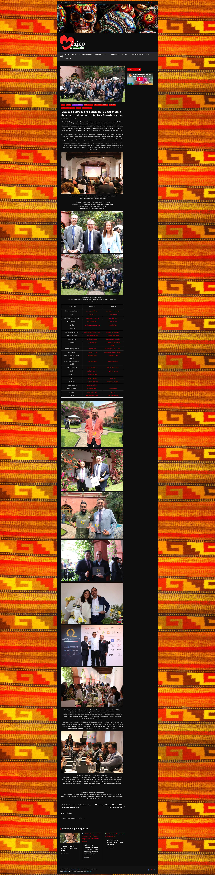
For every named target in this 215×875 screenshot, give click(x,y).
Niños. (148, 54)
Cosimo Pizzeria (113, 356)
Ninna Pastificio (113, 362)
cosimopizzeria (92, 356)
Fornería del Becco (113, 336)
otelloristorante (92, 371)
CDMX (63, 104)
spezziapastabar (92, 392)
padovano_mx (92, 374)
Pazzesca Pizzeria (113, 382)
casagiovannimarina (92, 318)
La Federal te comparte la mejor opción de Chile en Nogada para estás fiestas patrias (91, 849)
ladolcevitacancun (92, 339)
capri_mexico (92, 314)
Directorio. (68, 58)
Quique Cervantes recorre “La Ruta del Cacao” (69, 848)
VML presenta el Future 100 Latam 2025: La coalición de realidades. (109, 806)
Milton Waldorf (73, 118)
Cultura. (68, 104)
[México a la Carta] (107, 5)
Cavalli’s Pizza (113, 325)
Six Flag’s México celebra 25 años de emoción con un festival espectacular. (76, 806)
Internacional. (65, 107)
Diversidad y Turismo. (86, 54)
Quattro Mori (113, 389)
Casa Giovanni (112, 318)
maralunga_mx (92, 352)
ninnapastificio (92, 362)
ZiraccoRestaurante (113, 396)
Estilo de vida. (97, 104)
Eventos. (125, 54)
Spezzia (113, 392)
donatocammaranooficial (92, 332)
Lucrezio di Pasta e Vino (112, 349)
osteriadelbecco (92, 367)
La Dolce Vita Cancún (113, 339)
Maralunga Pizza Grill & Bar (113, 352)
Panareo (113, 378)
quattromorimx (92, 389)
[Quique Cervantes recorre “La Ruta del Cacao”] (70, 834)
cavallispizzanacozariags (92, 325)
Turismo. (79, 107)
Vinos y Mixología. (87, 107)
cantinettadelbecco (92, 311)
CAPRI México (113, 314)
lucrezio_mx (92, 349)
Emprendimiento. (100, 54)
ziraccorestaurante (92, 396)
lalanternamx (92, 343)
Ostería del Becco (112, 367)
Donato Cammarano (112, 332)
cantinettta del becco (113, 311)
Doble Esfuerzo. (114, 54)
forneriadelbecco (92, 336)
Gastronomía (112, 104)
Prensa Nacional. (70, 54)
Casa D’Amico (113, 321)
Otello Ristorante (113, 371)
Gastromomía (136, 54)
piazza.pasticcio (92, 385)
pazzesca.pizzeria (92, 382)
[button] (129, 54)
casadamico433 (92, 321)
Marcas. (72, 107)
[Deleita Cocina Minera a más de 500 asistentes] (115, 834)
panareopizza (92, 378)
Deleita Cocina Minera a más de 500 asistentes (114, 842)
